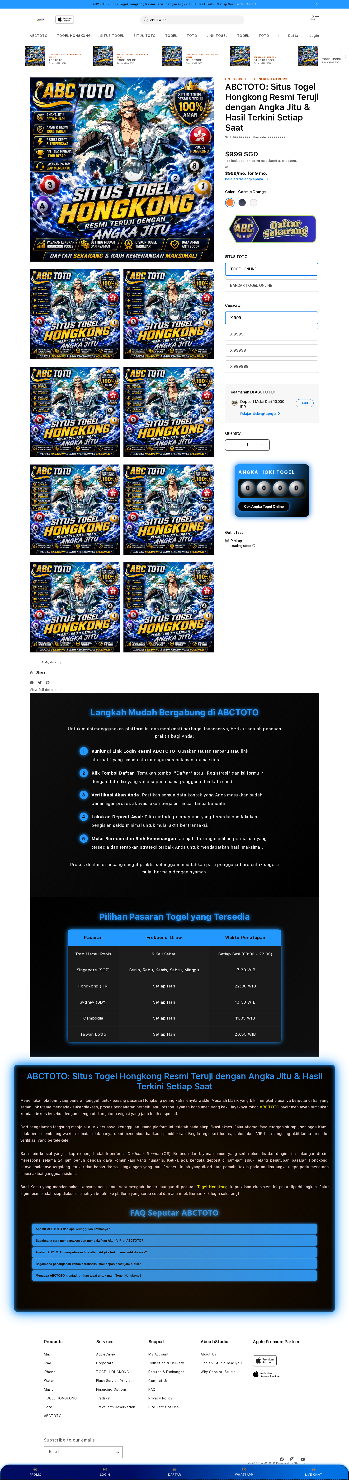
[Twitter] (41, 683)
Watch (49, 1381)
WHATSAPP (244, 1474)
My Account (158, 1354)
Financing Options (111, 1389)
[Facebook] (33, 683)
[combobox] (192, 19)
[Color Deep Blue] (242, 202)
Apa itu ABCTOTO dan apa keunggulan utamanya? (73, 1229)
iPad (47, 1363)
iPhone (50, 1372)
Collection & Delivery (166, 1363)
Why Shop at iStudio (218, 1372)
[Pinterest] (49, 683)
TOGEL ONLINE (243, 269)
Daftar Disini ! (246, 4)
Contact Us (158, 1381)
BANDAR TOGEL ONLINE (251, 285)
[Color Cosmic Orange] (230, 202)
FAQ (152, 1389)
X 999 (235, 318)
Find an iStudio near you (221, 1363)
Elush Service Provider (115, 1381)
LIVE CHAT (313, 1474)
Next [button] (317, 4)
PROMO (35, 1474)
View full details (43, 690)
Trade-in (103, 1398)
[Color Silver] (253, 202)
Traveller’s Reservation (115, 1407)
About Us (208, 1354)
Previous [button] (32, 4)
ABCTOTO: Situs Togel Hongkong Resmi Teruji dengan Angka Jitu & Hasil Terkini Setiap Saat (174, 4)
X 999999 (239, 366)
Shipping (253, 161)
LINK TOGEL (217, 36)
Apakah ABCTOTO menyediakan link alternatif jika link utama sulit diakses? (91, 1252)
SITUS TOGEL (112, 36)
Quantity (233, 433)
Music (49, 1389)
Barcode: (260, 137)
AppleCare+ (106, 1354)
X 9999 (237, 334)
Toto (48, 1407)
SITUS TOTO (144, 36)
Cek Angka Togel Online (264, 506)
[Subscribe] (117, 1452)
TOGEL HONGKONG (74, 36)
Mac (47, 1354)
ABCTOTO (38, 36)
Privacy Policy (160, 1398)
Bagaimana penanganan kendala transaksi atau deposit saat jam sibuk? (88, 1264)
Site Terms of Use (163, 1407)
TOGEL (171, 36)
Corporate (104, 1363)
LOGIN (105, 1474)
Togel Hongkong (212, 1187)
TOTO (192, 36)
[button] (38, 36)
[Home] (41, 19)
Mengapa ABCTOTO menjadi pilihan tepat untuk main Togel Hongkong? (88, 1275)
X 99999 (238, 350)
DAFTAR (174, 1474)
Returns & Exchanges (166, 1372)
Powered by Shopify (290, 1463)
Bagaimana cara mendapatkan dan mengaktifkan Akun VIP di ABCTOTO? (89, 1240)
